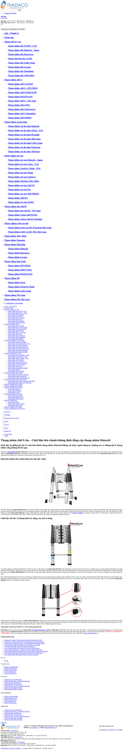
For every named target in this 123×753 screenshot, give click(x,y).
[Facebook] (102, 729)
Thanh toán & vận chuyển (11, 418)
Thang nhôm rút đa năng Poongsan (24, 147)
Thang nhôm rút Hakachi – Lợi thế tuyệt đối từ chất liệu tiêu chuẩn (23, 650)
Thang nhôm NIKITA (18, 198)
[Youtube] (119, 729)
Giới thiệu (7, 415)
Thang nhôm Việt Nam (14, 295)
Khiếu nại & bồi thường (11, 667)
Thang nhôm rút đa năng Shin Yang (24, 139)
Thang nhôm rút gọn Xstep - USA (23, 164)
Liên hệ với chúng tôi (10, 673)
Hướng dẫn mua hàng (10, 670)
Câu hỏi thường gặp (10, 672)
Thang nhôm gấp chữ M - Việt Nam (24, 211)
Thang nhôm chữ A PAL (19, 105)
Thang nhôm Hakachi (18, 249)
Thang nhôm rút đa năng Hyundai (23, 134)
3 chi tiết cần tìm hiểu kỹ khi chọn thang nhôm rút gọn (19, 646)
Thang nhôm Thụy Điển (15, 236)
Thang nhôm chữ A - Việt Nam (22, 101)
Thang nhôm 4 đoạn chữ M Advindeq (25, 219)
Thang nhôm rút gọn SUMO (21, 202)
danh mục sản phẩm (19, 29)
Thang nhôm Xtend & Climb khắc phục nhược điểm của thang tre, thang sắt (26, 651)
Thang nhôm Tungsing (14, 240)
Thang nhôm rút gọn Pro (19, 189)
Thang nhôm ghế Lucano (19, 67)
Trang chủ (7, 411)
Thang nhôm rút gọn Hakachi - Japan (25, 160)
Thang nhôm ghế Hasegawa (20, 54)
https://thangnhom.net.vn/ (91, 633)
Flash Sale (9, 37)
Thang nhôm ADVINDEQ (20, 118)
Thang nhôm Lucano (17, 257)
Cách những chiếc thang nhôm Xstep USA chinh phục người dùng (23, 653)
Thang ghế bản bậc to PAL (20, 58)
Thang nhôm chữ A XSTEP (20, 84)
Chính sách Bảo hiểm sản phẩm (13, 689)
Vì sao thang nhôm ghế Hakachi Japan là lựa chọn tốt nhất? (21, 654)
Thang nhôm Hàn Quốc (15, 261)
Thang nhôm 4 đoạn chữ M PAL (23, 215)
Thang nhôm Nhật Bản (14, 244)
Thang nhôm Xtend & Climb (21, 287)
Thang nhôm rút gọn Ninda (20, 172)
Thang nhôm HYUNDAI (19, 265)
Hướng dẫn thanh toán (10, 668)
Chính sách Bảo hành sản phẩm (13, 687)
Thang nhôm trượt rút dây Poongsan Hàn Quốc (30, 227)
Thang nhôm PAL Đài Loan (17, 299)
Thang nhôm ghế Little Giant (21, 63)
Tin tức (6, 428)
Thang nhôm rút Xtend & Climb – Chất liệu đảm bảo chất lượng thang (24, 643)
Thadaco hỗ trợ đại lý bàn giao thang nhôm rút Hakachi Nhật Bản (23, 640)
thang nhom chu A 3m (41, 630)
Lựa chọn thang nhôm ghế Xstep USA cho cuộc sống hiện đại (22, 648)
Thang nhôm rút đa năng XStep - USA (25, 130)
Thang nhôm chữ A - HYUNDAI (22, 88)
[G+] (111, 729)
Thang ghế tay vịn (12, 42)
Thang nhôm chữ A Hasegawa (21, 109)
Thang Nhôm (8, 434)
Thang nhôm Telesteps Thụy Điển (23, 181)
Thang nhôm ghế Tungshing (20, 71)
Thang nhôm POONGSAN (20, 96)
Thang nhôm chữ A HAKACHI (22, 92)
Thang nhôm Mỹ (12, 278)
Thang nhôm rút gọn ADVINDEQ (23, 194)
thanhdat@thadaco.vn (51, 727)
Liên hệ (6, 424)
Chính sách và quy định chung (13, 679)
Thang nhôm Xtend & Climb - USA (24, 168)
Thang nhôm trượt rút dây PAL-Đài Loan (27, 232)
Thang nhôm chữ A (13, 80)
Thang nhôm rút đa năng (15, 122)
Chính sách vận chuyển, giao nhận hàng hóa (17, 686)
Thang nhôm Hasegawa (19, 253)
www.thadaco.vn (34, 727)
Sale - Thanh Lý (11, 33)
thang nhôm (11, 452)
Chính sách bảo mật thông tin (12, 683)
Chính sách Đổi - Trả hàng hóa (13, 684)
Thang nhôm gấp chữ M (15, 206)
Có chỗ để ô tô (14, 730)
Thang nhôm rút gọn (13, 156)
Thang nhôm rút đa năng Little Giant (25, 143)
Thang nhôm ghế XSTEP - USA (22, 46)
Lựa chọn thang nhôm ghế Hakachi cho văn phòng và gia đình (22, 645)
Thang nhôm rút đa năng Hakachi (23, 126)
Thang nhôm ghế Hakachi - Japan (23, 50)
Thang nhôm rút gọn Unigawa (22, 177)
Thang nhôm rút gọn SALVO (21, 185)
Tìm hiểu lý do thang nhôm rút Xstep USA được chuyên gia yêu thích (24, 641)
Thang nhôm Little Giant (19, 291)
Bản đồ (6, 421)
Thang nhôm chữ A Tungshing (22, 113)
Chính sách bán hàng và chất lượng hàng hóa (17, 681)
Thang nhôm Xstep (16, 282)
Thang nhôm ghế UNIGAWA (21, 75)
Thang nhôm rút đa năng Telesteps (24, 151)
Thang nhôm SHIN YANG (20, 270)
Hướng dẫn (7, 431)
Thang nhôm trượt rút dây (16, 223)
